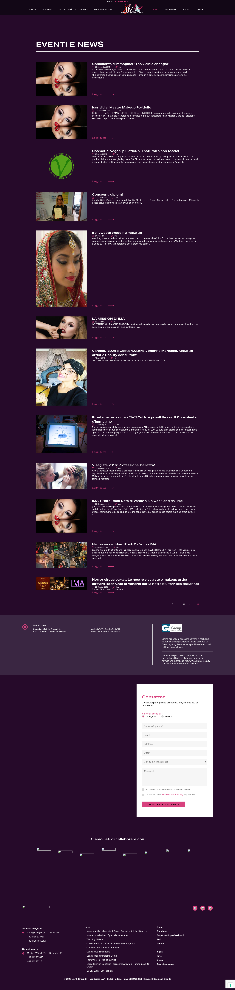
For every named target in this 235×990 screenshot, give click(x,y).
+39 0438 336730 (40, 631)
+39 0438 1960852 (58, 631)
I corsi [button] (32, 9)
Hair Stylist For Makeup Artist (101, 960)
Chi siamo (47, 9)
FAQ (159, 939)
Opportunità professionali (170, 935)
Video (160, 960)
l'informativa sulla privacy (172, 795)
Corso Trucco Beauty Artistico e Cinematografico (111, 944)
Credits (167, 979)
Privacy (148, 979)
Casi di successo (103, 9)
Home (160, 927)
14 (193, 604)
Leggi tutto (99, 94)
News (155, 9)
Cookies (157, 979)
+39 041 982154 (113, 631)
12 (184, 604)
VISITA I (117, 1)
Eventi (186, 9)
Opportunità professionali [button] (73, 9)
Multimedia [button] (171, 9)
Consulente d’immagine (98, 952)
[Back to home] (132, 9)
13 (189, 604)
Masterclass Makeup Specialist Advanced (107, 935)
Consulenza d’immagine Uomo (101, 956)
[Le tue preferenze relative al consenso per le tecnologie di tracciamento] (230, 985)
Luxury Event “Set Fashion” (99, 971)
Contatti (201, 9)
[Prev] (172, 604)
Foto (159, 956)
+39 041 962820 (98, 631)
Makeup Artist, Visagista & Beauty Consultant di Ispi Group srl (117, 931)
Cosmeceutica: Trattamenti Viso (102, 948)
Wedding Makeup (95, 939)
